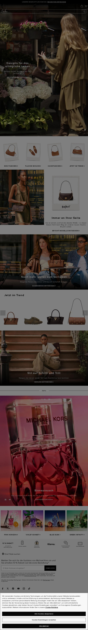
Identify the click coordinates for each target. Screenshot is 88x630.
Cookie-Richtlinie (51, 607)
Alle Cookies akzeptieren (44, 614)
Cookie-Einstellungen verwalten (44, 620)
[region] (44, 611)
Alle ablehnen (44, 626)
